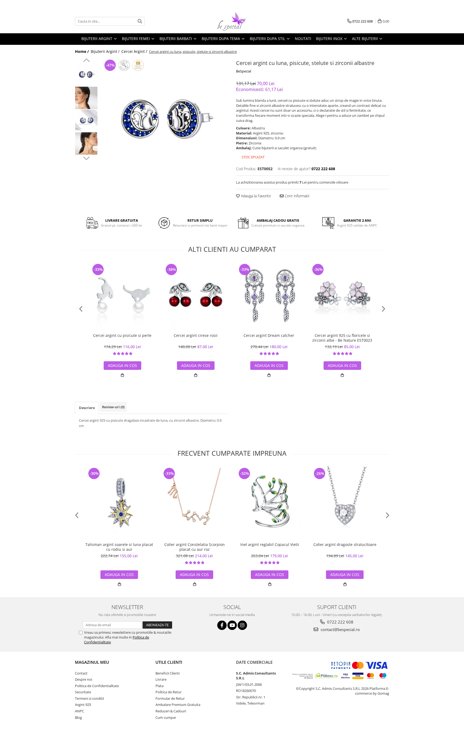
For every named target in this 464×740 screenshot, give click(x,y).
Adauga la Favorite (255, 195)
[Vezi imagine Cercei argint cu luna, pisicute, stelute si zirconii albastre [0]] (86, 75)
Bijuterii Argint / (106, 51)
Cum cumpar (165, 717)
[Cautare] (140, 21)
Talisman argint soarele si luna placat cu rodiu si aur (119, 547)
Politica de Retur (168, 692)
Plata (159, 685)
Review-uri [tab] (113, 406)
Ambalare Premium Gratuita (177, 704)
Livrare (160, 679)
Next (86, 157)
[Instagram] (242, 625)
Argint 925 (83, 704)
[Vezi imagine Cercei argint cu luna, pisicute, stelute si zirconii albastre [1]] (86, 98)
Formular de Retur (170, 698)
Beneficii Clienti (167, 673)
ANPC (79, 711)
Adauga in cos (122, 365)
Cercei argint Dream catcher (269, 335)
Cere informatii (296, 195)
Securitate (83, 692)
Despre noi (83, 679)
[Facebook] (222, 625)
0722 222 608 (339, 622)
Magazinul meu (92, 662)
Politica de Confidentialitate (97, 685)
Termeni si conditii (89, 698)
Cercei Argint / (134, 51)
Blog (78, 717)
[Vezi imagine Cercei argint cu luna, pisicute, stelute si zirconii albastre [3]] (86, 143)
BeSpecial (243, 71)
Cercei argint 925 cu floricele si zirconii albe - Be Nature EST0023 (342, 338)
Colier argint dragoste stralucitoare (344, 544)
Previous (86, 61)
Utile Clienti (168, 662)
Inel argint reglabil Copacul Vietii (269, 544)
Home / (82, 51)
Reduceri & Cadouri (170, 711)
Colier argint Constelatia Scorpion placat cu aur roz (194, 547)
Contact (81, 673)
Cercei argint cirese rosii (196, 335)
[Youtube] (232, 625)
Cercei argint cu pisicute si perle (122, 335)
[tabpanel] (164, 122)
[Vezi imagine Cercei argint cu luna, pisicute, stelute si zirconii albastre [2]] (86, 121)
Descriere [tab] (87, 407)
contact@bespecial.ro (340, 629)
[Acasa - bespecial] (232, 21)
